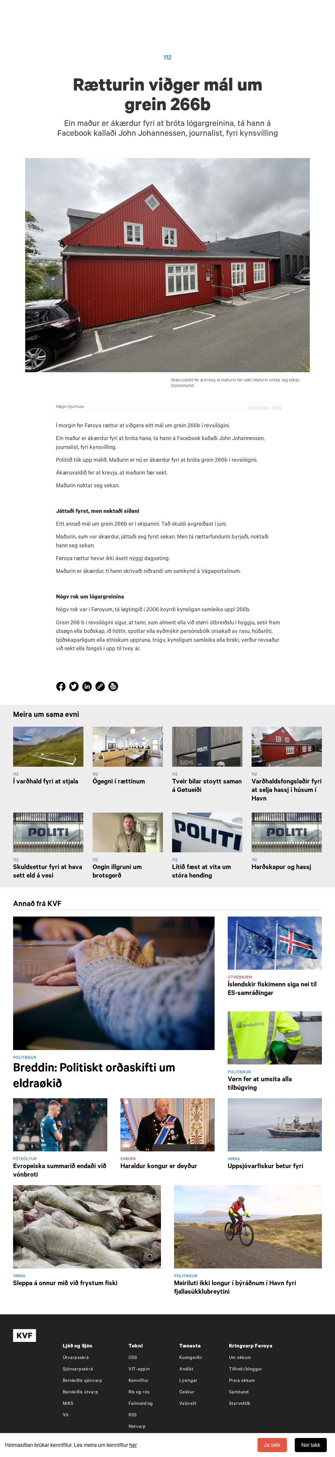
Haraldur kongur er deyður (158, 1167)
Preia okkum (242, 1381)
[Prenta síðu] (113, 687)
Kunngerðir (191, 1358)
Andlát (186, 1369)
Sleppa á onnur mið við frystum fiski (65, 1284)
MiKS (68, 1404)
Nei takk (310, 1444)
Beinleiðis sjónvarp (82, 1381)
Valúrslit (188, 1404)
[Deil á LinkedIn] (88, 688)
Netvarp (137, 1427)
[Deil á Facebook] (62, 688)
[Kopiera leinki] (100, 687)
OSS (133, 1358)
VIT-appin (139, 1369)
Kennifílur (139, 1381)
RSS (133, 1415)
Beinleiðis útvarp (80, 1392)
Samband (239, 1392)
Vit (66, 1415)
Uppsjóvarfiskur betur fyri (265, 1167)
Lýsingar (188, 1381)
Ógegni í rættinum (119, 782)
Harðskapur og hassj (281, 868)
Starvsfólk (240, 1404)
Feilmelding (141, 1404)
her (133, 1444)
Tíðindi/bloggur (245, 1369)
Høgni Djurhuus (70, 407)
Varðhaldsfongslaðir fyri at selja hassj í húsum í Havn (287, 791)
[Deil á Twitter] (75, 688)
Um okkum (240, 1358)
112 (167, 58)
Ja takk (272, 1444)
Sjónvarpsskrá (78, 1369)
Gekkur (187, 1392)
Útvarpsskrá (76, 1358)
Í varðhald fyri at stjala (45, 782)
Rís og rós (139, 1392)
